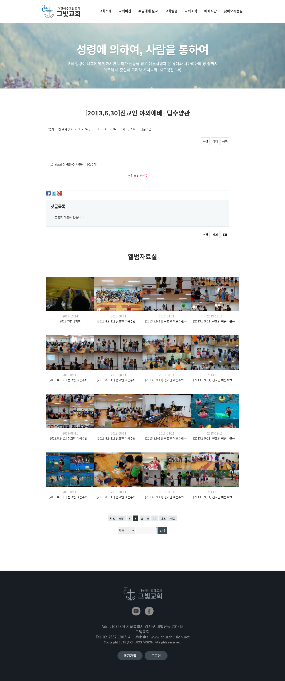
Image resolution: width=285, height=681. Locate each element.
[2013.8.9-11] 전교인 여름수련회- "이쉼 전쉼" (118, 321)
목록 (225, 141)
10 (154, 519)
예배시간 (210, 10)
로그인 (156, 655)
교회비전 (125, 10)
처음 (112, 519)
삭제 (215, 141)
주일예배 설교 (148, 10)
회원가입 (130, 655)
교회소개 (105, 10)
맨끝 (172, 519)
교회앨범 (171, 10)
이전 (122, 519)
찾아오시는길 (233, 10)
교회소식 (191, 10)
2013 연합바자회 (70, 321)
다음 (163, 519)
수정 (205, 141)
